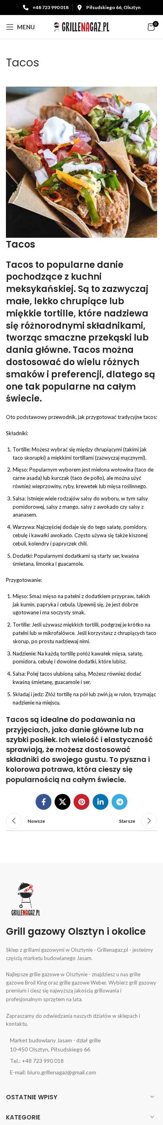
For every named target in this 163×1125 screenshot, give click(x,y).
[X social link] (62, 802)
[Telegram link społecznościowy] (119, 802)
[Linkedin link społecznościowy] (100, 802)
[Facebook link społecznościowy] (43, 802)
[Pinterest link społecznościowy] (81, 802)
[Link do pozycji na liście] (81, 1045)
